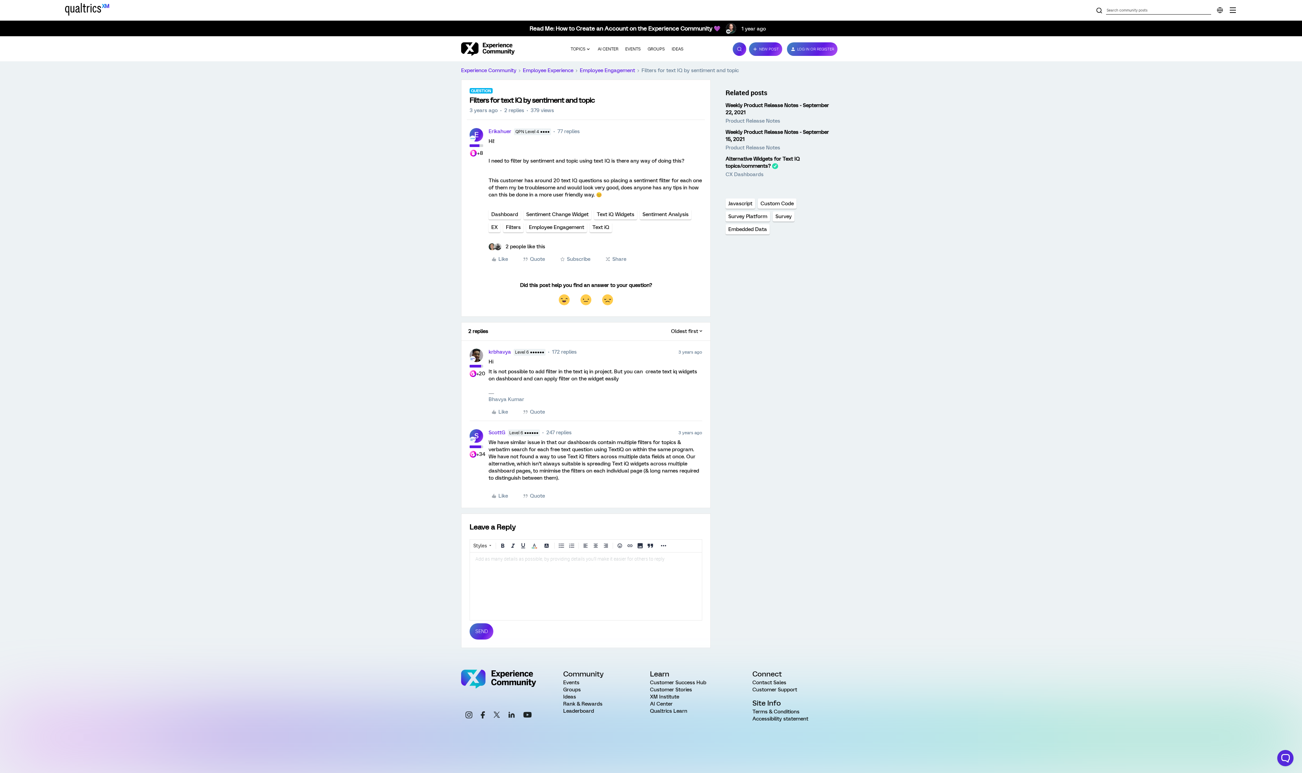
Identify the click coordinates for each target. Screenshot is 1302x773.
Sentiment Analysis (666, 214)
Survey (783, 216)
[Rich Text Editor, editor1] (586, 586)
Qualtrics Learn (668, 711)
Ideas (678, 49)
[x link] (497, 716)
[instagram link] (469, 715)
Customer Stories (671, 690)
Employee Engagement (607, 70)
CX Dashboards (745, 174)
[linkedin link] (512, 716)
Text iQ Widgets (615, 214)
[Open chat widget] (1285, 758)
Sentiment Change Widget (557, 214)
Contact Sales (769, 683)
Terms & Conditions (776, 712)
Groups (656, 49)
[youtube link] (527, 716)
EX (494, 227)
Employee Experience (548, 70)
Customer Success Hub (678, 683)
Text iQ (600, 227)
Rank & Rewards (583, 704)
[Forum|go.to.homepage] (488, 49)
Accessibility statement (780, 719)
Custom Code (777, 204)
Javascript (740, 204)
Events (633, 49)
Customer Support (774, 690)
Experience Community (488, 70)
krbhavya (500, 352)
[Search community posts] (1099, 11)
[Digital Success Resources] (1233, 10)
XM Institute (664, 697)
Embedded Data (747, 229)
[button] (765, 49)
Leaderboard (578, 711)
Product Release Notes (753, 121)
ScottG (497, 433)
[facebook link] (483, 715)
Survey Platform (747, 216)
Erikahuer (500, 131)
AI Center (608, 49)
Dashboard (504, 214)
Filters (513, 227)
